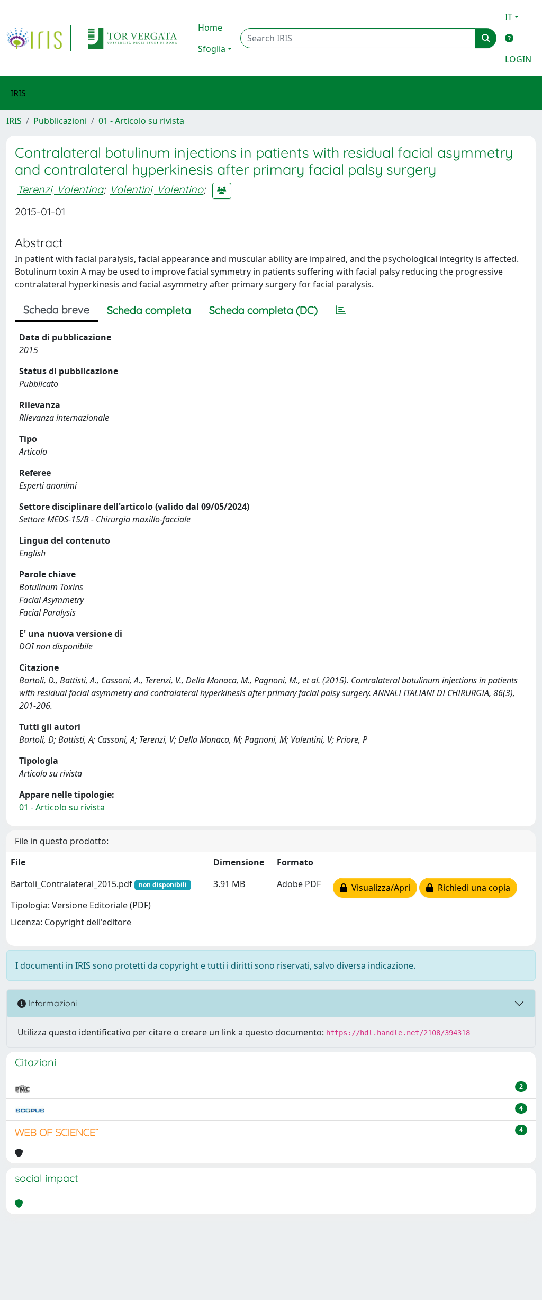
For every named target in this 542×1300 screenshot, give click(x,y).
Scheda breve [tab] (56, 309)
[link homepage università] (132, 38)
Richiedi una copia (471, 887)
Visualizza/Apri (378, 887)
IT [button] (508, 17)
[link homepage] (38, 38)
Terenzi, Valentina (60, 189)
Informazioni (51, 1003)
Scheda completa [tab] (149, 310)
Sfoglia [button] (211, 49)
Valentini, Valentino (156, 189)
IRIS (14, 121)
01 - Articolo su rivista (141, 121)
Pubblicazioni (60, 121)
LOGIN (518, 59)
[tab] (341, 310)
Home (210, 27)
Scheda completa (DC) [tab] (263, 310)
